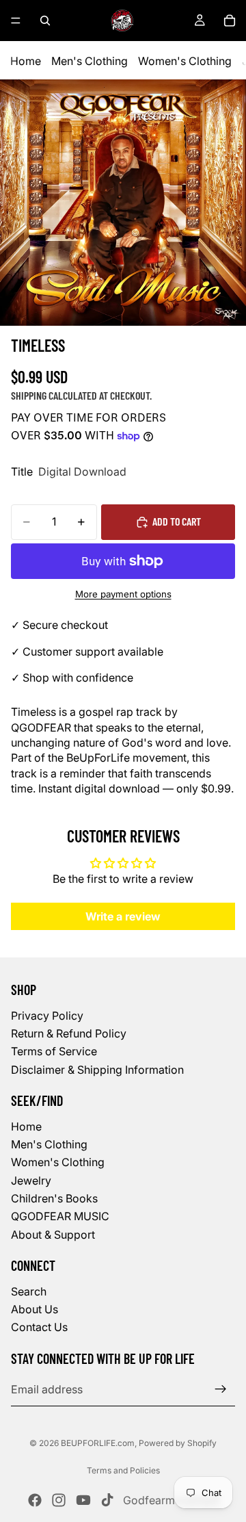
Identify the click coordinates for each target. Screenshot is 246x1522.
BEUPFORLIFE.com (98, 1443)
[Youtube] (83, 1500)
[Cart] (230, 20)
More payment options (123, 594)
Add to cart (176, 521)
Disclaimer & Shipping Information (97, 1069)
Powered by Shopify (178, 1443)
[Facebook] (35, 1500)
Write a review (123, 916)
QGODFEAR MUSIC (60, 1217)
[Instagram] (59, 1500)
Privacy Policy (47, 1015)
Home (25, 61)
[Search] (45, 20)
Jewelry (31, 1180)
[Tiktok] (107, 1500)
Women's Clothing (185, 61)
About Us (34, 1309)
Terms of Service (54, 1052)
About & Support (53, 1234)
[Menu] (15, 20)
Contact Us (39, 1327)
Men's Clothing (89, 61)
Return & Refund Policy (68, 1033)
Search (28, 1291)
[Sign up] (220, 1390)
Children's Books (54, 1198)
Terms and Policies (123, 1470)
